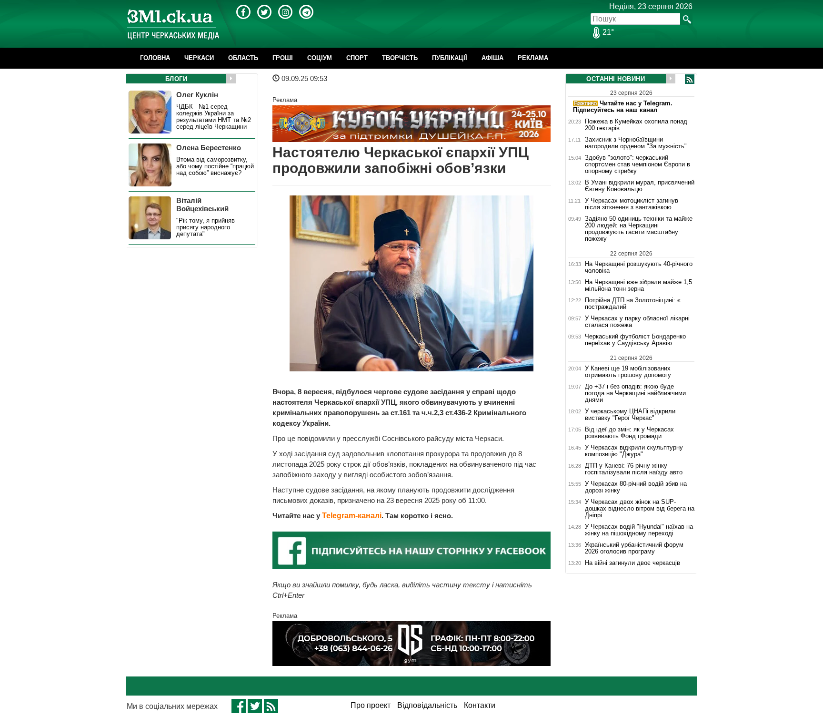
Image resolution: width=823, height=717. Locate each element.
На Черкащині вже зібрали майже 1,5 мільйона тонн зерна (638, 285)
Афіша (492, 57)
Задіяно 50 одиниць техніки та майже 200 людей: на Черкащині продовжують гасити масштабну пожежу (639, 228)
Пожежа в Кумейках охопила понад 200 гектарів (636, 125)
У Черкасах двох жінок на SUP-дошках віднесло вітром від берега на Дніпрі (639, 509)
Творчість (400, 57)
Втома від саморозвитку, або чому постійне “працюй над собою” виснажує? (215, 166)
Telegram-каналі (351, 516)
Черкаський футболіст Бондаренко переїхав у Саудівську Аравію (635, 340)
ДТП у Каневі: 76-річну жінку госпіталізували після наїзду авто (633, 469)
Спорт (357, 57)
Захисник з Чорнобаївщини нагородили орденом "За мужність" (636, 143)
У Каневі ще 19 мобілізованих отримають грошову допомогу (628, 372)
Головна (155, 57)
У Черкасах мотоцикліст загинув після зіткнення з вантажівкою (631, 204)
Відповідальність (427, 705)
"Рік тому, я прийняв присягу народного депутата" (205, 227)
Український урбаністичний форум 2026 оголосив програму (634, 548)
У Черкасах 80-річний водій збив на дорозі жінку (636, 487)
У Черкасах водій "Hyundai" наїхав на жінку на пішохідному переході (639, 530)
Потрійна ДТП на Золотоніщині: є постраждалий (633, 303)
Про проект (371, 705)
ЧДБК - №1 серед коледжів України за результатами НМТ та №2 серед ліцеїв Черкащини (213, 116)
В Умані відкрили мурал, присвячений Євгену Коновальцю (639, 186)
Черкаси (199, 57)
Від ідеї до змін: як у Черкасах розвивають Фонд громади (629, 433)
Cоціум (319, 57)
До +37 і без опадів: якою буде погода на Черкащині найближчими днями (635, 393)
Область (243, 57)
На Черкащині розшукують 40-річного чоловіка (639, 267)
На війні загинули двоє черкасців (632, 563)
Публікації (449, 57)
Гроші (282, 57)
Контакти (479, 705)
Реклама (533, 57)
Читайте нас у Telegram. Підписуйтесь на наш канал (622, 106)
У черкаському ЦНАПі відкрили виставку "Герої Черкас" (630, 414)
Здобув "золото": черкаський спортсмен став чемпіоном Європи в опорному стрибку (637, 164)
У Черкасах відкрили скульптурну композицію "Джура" (634, 451)
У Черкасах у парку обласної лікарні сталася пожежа (637, 321)
